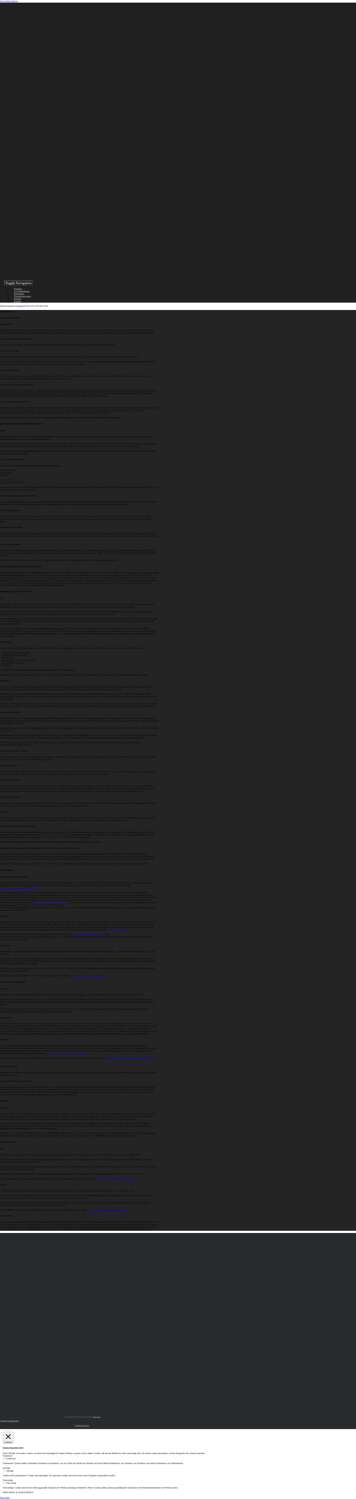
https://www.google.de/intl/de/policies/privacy (116, 1178)
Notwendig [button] (8, 1480)
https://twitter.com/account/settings (88, 934)
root (20, 306)
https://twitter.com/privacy (118, 929)
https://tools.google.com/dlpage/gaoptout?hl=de (68, 1053)
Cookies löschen (82, 1425)
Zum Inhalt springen (9, 1)
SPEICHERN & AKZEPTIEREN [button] (18, 1492)
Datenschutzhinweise (9, 1421)
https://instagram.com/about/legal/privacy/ (89, 975)
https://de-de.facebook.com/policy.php (51, 902)
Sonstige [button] (6, 1468)
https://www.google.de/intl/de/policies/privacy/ (108, 1210)
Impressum (96, 1417)
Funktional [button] (7, 1456)
